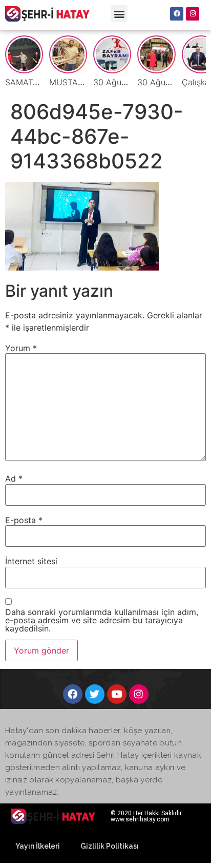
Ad (14, 478)
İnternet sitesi (31, 561)
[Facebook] (176, 14)
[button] (119, 13)
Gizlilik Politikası (109, 846)
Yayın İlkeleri (37, 846)
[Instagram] (192, 14)
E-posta (24, 520)
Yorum (21, 348)
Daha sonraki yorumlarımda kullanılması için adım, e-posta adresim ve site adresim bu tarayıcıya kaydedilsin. (101, 620)
